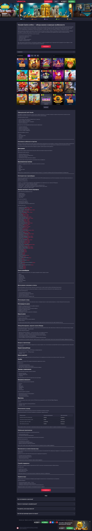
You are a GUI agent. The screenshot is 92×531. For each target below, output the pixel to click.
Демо (31, 207)
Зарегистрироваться (48, 1)
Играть (28, 207)
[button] (1, 10)
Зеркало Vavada (46, 46)
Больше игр (46, 107)
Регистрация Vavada (46, 490)
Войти (56, 1)
